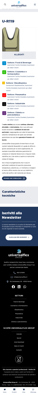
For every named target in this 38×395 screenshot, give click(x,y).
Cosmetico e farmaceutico (17, 72)
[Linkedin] (19, 286)
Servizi (19, 338)
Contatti (19, 350)
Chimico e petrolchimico (15, 113)
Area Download (19, 342)
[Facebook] (13, 286)
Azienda (19, 334)
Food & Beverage (23, 62)
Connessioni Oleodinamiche (15, 85)
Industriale (20, 103)
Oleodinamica (20, 83)
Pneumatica (20, 94)
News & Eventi (19, 346)
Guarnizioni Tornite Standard (16, 65)
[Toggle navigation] (32, 4)
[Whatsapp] (24, 286)
